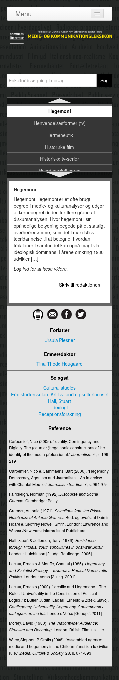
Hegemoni (59, 111)
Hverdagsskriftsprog (60, 170)
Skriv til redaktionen (79, 284)
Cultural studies (59, 387)
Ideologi (59, 407)
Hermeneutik (59, 135)
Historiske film (59, 147)
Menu (23, 13)
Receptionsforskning (59, 414)
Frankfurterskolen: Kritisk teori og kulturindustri (59, 394)
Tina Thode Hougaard (59, 364)
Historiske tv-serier (59, 158)
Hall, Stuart (59, 401)
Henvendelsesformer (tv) (60, 123)
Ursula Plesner (59, 340)
